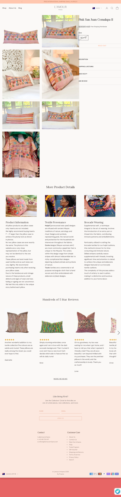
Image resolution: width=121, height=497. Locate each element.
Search (71, 460)
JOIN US (60, 418)
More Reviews (60, 379)
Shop (4, 8)
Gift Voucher (73, 450)
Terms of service (74, 455)
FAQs (70, 445)
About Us (12, 8)
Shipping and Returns (76, 452)
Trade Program (74, 447)
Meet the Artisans (75, 442)
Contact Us (73, 440)
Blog (20, 8)
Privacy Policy (73, 457)
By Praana (60, 474)
